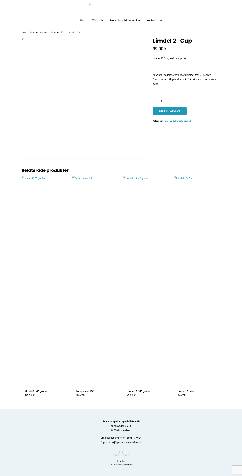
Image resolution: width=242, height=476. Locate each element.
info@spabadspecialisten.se (125, 442)
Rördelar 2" (57, 32)
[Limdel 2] (46, 281)
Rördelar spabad (38, 32)
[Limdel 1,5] (147, 281)
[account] (211, 9)
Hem (24, 32)
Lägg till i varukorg (169, 111)
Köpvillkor (121, 461)
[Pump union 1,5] (96, 281)
